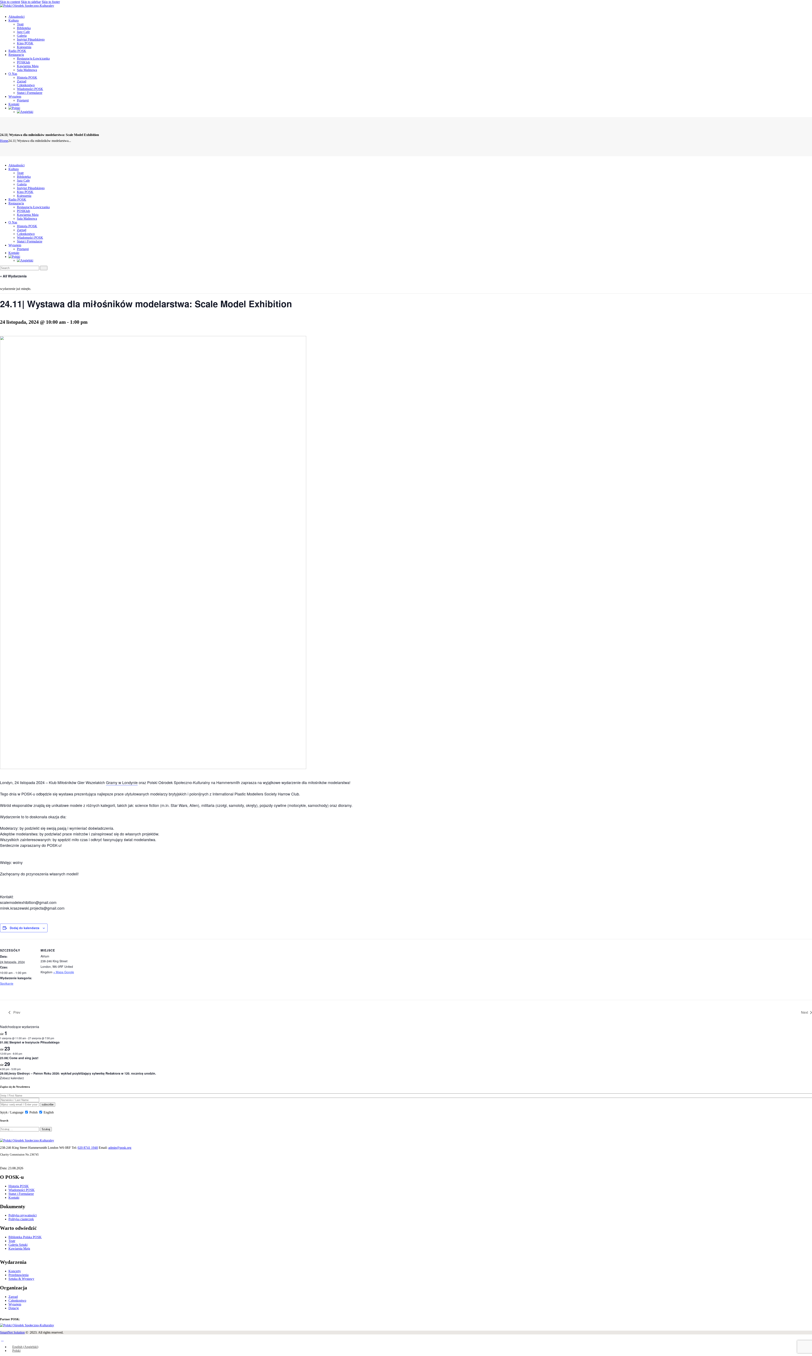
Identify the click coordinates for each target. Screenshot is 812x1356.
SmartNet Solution (12, 1332)
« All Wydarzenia (13, 276)
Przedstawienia (18, 1275)
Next (804, 1012)
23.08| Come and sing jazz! (19, 1058)
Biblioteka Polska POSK (25, 1237)
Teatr (11, 1241)
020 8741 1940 (88, 1147)
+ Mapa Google (63, 972)
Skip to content (10, 2)
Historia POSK (18, 1186)
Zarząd (13, 1296)
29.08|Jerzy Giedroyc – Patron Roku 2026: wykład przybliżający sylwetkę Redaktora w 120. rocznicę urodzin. (78, 1073)
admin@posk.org (119, 1147)
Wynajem (14, 1304)
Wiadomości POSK (21, 1190)
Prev (16, 1012)
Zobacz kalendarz (12, 1078)
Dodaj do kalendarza (24, 928)
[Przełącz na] (14, 108)
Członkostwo (17, 1300)
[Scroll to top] (2, 1339)
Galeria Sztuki (17, 1244)
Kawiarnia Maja (19, 1248)
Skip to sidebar (31, 2)
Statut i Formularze (21, 1194)
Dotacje (13, 1308)
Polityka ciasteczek (21, 1219)
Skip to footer (51, 2)
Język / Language (11, 1112)
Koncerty (14, 1271)
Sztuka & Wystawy (21, 1279)
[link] (122, 782)
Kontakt (13, 1197)
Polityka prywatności (22, 1215)
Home (4, 141)
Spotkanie (6, 983)
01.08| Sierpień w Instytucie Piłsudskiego (30, 1042)
